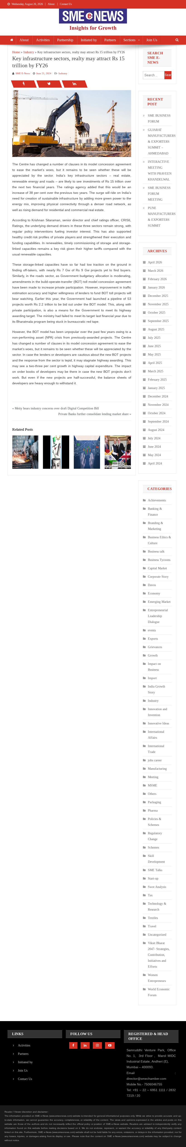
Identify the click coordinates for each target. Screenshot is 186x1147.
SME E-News (23, 73)
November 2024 (158, 404)
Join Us (151, 40)
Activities (43, 40)
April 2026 (155, 262)
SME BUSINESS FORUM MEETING (159, 193)
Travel (152, 926)
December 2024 (158, 396)
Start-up (153, 878)
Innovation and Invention (157, 712)
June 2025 (154, 346)
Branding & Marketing (155, 526)
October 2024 (156, 413)
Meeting (153, 777)
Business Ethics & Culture (159, 540)
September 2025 (158, 321)
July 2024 (154, 438)
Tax (150, 895)
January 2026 (156, 287)
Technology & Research (157, 906)
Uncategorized (157, 934)
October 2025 (156, 312)
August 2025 (156, 329)
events (152, 630)
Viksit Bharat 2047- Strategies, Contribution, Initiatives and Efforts (159, 954)
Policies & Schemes (154, 822)
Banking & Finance (155, 511)
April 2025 (155, 363)
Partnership (65, 40)
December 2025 (158, 296)
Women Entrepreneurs (157, 978)
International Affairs (156, 734)
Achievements (157, 500)
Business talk (156, 551)
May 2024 (154, 455)
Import (152, 678)
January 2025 (156, 388)
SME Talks (155, 870)
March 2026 (155, 270)
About (51, 4)
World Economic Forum (159, 992)
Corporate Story (158, 576)
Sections (129, 40)
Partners (110, 40)
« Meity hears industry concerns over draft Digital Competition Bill (55, 408)
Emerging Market (159, 602)
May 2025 (154, 354)
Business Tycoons (159, 560)
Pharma (153, 810)
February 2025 (157, 379)
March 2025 (155, 371)
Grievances (155, 647)
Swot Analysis (157, 887)
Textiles (153, 918)
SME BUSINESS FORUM (159, 118)
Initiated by (89, 40)
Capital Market (157, 568)
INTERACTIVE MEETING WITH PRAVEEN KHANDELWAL (159, 170)
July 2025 (154, 337)
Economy (154, 593)
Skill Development (156, 858)
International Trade (156, 749)
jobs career (155, 760)
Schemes (153, 847)
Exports (153, 638)
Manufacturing (157, 768)
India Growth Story (156, 689)
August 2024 (156, 430)
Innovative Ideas (158, 723)
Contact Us (66, 4)
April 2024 (155, 463)
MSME (152, 785)
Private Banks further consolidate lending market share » (94, 414)
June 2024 (154, 446)
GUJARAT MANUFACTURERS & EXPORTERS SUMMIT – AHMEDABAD (162, 141)
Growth (153, 655)
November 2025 (158, 304)
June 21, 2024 (43, 73)
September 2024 (158, 421)
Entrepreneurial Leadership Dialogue (158, 616)
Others (152, 794)
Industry (63, 73)
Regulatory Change (155, 836)
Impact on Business (154, 666)
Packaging (154, 802)
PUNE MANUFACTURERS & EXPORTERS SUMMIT (162, 216)
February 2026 (157, 279)
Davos (152, 585)
